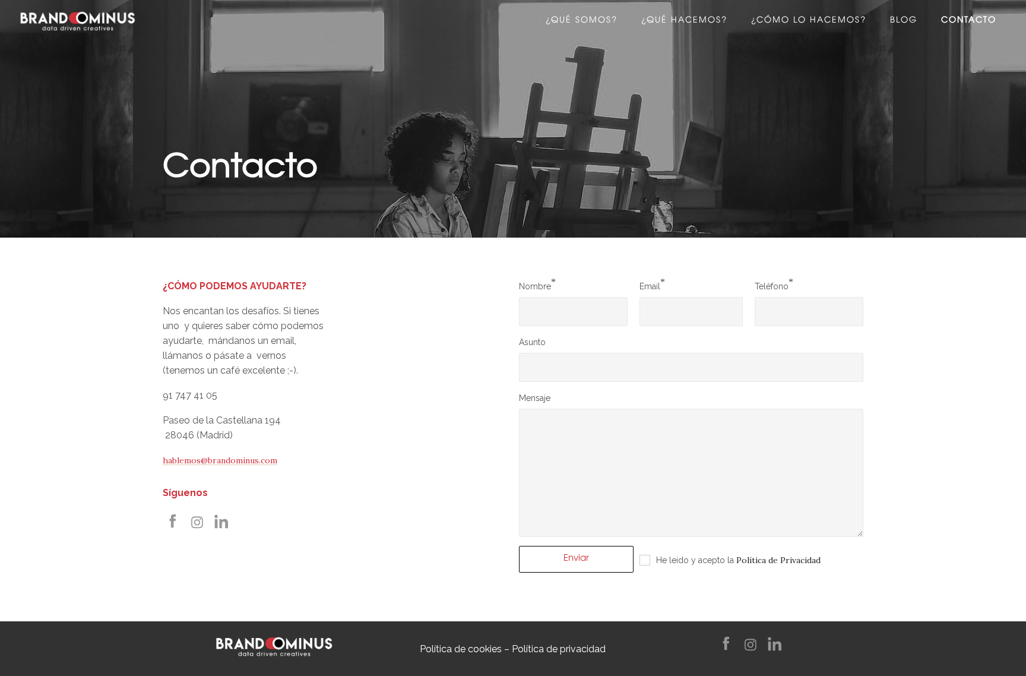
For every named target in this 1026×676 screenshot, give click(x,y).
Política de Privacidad (778, 560)
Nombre (535, 286)
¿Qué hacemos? (684, 21)
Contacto (968, 21)
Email (649, 286)
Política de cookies (461, 649)
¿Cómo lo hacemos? (808, 21)
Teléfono (771, 286)
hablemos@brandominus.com (220, 460)
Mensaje (534, 398)
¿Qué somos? (582, 21)
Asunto (532, 342)
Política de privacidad (559, 649)
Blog (903, 21)
